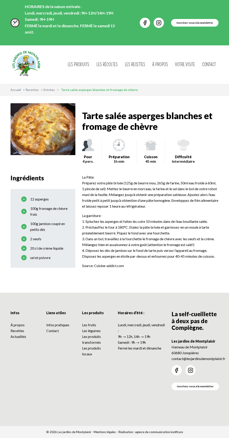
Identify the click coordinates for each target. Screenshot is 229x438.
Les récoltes (107, 64)
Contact (209, 64)
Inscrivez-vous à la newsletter (195, 386)
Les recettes (135, 64)
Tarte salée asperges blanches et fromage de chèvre (147, 121)
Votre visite (185, 64)
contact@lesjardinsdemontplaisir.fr (198, 358)
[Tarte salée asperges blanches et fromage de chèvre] (43, 129)
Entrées (49, 90)
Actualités (18, 336)
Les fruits (89, 325)
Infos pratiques (57, 325)
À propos (160, 64)
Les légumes (91, 330)
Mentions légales (105, 432)
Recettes (32, 90)
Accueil (16, 90)
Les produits (78, 64)
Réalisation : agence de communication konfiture (150, 432)
